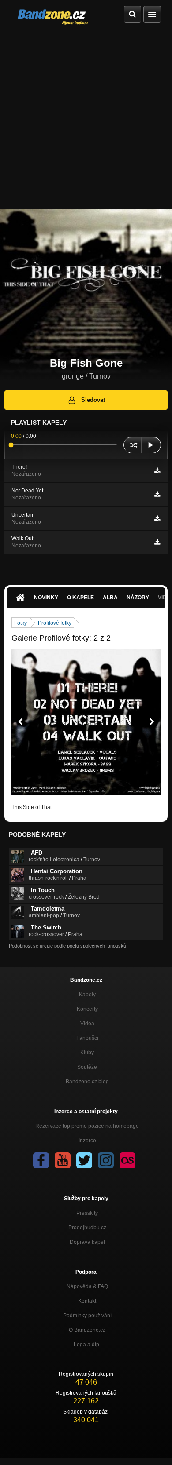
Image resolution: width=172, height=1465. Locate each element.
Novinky (46, 597)
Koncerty (87, 1009)
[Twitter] (84, 1160)
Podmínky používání (87, 1315)
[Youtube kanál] (63, 1160)
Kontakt (87, 1301)
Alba (110, 597)
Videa (87, 1023)
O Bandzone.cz (87, 1330)
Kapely (87, 994)
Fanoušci (87, 1038)
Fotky (20, 623)
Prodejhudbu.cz (87, 1227)
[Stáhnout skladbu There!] (157, 470)
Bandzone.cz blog (87, 1082)
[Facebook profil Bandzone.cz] (41, 1160)
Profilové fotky (54, 623)
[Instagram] (106, 1160)
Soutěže (87, 1067)
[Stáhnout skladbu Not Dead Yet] (157, 494)
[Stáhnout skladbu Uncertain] (157, 518)
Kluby (87, 1053)
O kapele (80, 597)
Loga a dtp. (87, 1344)
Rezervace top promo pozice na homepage (87, 1126)
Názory (138, 597)
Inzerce (87, 1140)
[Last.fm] (127, 1160)
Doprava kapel (87, 1242)
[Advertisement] (86, 119)
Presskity (87, 1213)
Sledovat (93, 400)
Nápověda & (87, 1286)
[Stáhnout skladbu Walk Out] (157, 542)
